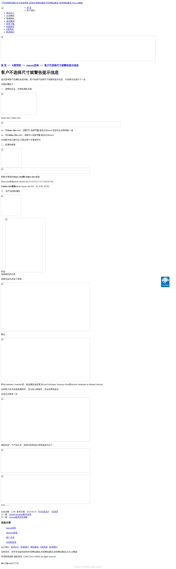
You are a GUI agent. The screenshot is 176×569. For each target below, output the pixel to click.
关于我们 (5, 547)
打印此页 (43, 512)
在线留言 (10, 27)
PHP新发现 (11, 542)
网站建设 (34, 547)
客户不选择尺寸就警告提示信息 (61, 65)
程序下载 (10, 24)
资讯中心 (10, 13)
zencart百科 (32, 65)
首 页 (29, 8)
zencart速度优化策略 (18, 517)
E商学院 (10, 29)
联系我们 (10, 32)
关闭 (55, 512)
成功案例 (10, 21)
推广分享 (10, 537)
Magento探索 (12, 533)
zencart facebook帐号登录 (20, 514)
